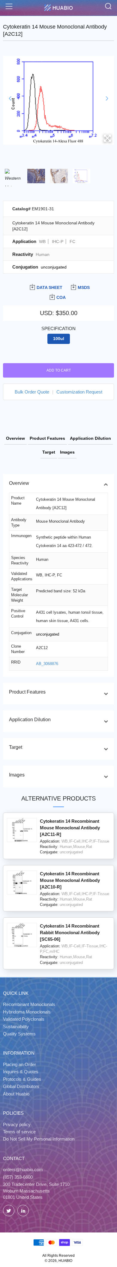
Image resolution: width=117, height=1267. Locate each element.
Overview (15, 438)
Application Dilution (90, 438)
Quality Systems (19, 1033)
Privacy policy (17, 1124)
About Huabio (16, 1093)
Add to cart (58, 370)
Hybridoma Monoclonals (27, 1011)
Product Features (47, 438)
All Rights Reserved (58, 1255)
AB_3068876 (47, 663)
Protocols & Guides (22, 1079)
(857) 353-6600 (18, 1177)
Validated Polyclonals (23, 1019)
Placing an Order (19, 1064)
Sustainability (16, 1026)
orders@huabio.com (23, 1169)
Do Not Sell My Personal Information (38, 1138)
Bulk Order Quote (32, 391)
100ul (58, 338)
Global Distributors (21, 1086)
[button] (10, 98)
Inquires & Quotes (20, 1071)
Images (67, 452)
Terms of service (19, 1131)
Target (48, 452)
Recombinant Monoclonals (29, 1004)
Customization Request (79, 391)
